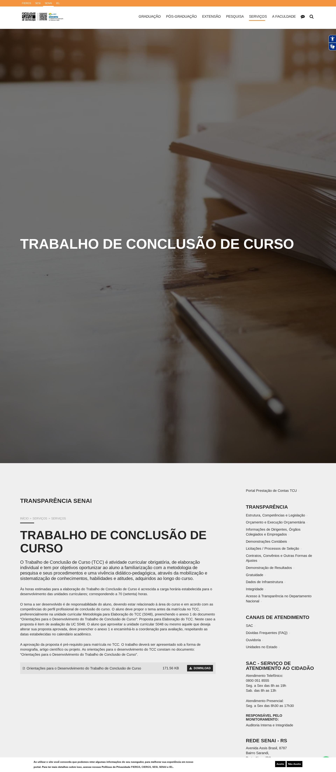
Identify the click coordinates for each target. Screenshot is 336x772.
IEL (171, 767)
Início (24, 518)
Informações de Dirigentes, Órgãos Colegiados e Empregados (273, 531)
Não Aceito (294, 764)
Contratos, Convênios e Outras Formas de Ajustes (279, 558)
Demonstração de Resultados (269, 568)
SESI (155, 767)
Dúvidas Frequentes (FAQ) (267, 633)
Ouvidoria (253, 640)
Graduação (150, 16)
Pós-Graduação (181, 16)
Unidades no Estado (261, 647)
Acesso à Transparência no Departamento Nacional (279, 598)
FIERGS (135, 767)
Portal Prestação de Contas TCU (271, 491)
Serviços (258, 16)
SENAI (163, 767)
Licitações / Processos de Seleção (272, 548)
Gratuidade (254, 575)
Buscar (311, 16)
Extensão (211, 16)
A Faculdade (284, 16)
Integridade (254, 589)
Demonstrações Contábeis (266, 541)
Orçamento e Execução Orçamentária (275, 522)
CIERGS (146, 767)
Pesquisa (235, 16)
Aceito (280, 764)
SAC (249, 626)
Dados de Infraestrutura (264, 582)
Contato (302, 16)
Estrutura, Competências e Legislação (275, 515)
